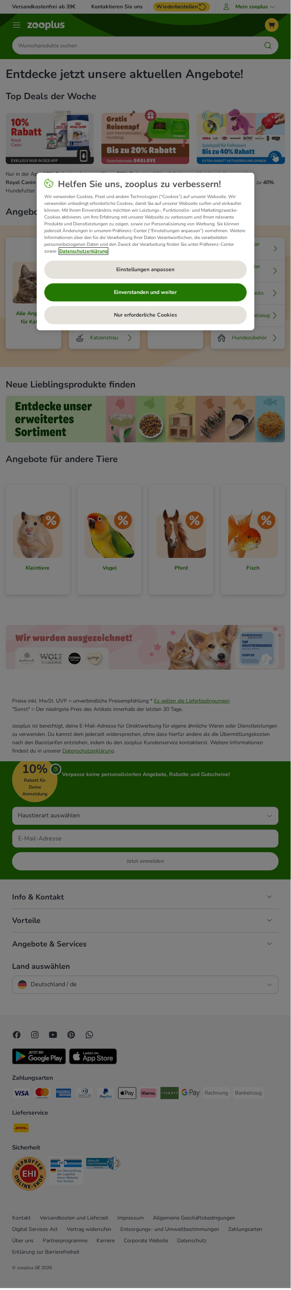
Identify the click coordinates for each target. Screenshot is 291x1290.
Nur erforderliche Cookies (145, 315)
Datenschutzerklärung (83, 251)
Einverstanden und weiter (145, 292)
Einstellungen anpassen (145, 269)
